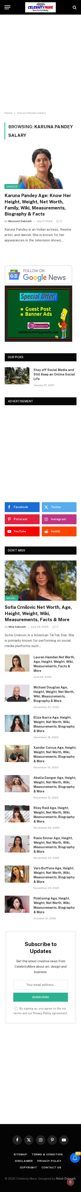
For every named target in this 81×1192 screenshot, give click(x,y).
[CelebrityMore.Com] (40, 7)
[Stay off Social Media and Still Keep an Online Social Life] (17, 375)
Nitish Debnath (66, 1178)
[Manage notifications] (70, 1182)
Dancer (11, 186)
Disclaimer (24, 1161)
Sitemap (20, 1154)
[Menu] (7, 7)
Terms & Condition (47, 1154)
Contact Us (51, 1167)
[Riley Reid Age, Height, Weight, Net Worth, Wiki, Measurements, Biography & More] (17, 813)
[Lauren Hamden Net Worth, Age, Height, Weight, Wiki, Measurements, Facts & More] (17, 663)
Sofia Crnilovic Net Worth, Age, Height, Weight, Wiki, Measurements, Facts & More (38, 613)
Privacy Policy (42, 1013)
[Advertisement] (40, 62)
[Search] (74, 7)
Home (8, 113)
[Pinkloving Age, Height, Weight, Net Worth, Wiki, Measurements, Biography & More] (17, 904)
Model (11, 598)
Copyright (28, 1167)
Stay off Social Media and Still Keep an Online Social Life (54, 374)
